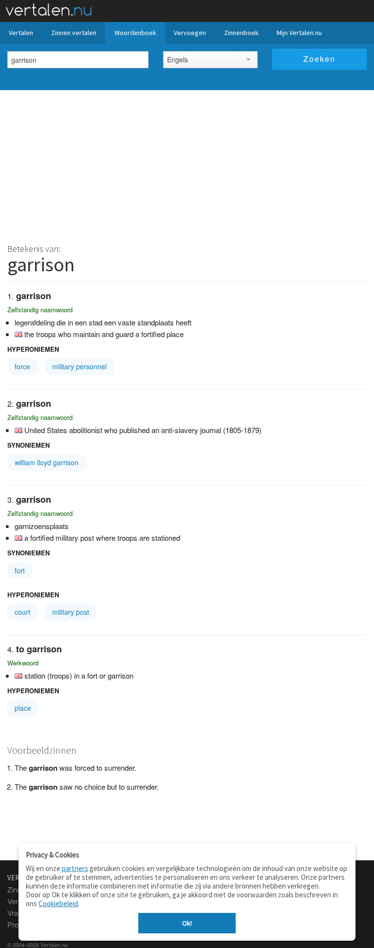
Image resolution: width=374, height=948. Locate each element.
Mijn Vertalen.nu (299, 32)
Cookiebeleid (58, 903)
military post (70, 612)
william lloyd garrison (46, 462)
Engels (177, 59)
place (23, 708)
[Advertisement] (187, 163)
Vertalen (21, 32)
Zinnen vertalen (73, 32)
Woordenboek (135, 32)
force (22, 366)
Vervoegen (190, 32)
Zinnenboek (241, 32)
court (22, 612)
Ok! (187, 923)
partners (75, 868)
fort (20, 570)
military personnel (79, 366)
